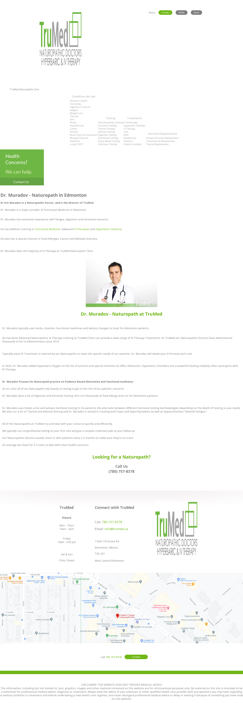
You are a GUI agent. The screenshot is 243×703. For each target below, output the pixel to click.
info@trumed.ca (116, 529)
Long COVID (76, 144)
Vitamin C (129, 141)
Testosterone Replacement (160, 141)
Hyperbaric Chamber (135, 125)
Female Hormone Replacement (162, 138)
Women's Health (78, 100)
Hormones (75, 103)
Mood (73, 122)
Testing (110, 118)
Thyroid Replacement (157, 144)
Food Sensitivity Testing (110, 122)
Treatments (134, 118)
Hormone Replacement (162, 133)
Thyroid (74, 116)
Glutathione (130, 138)
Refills (181, 12)
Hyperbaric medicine (109, 229)
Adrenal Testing (106, 131)
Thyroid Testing (106, 128)
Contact (165, 12)
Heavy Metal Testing (109, 141)
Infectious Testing (107, 144)
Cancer (73, 128)
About (152, 12)
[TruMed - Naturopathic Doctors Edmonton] (176, 554)
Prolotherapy (131, 122)
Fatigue (74, 110)
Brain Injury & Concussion (83, 134)
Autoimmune (77, 125)
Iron (126, 131)
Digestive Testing (107, 134)
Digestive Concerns (80, 107)
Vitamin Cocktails (133, 144)
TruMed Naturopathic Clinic (24, 89)
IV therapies (82, 229)
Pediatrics (75, 141)
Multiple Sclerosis (79, 138)
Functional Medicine (47, 229)
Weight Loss (76, 113)
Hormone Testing (107, 125)
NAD (126, 134)
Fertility (74, 131)
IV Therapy (129, 128)
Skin (72, 119)
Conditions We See (83, 96)
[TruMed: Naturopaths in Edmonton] (60, 65)
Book (196, 12)
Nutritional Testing (108, 138)
